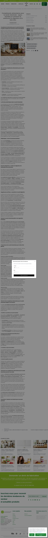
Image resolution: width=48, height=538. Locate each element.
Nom (14, 270)
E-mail (15, 265)
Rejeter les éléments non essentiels (40, 535)
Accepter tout (32, 535)
